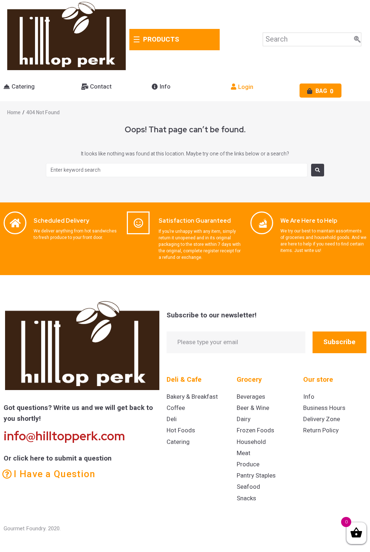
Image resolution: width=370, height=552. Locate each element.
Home (14, 112)
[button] (19, 87)
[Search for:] (176, 170)
